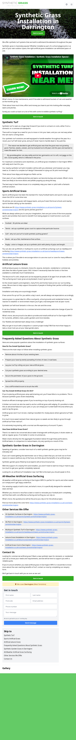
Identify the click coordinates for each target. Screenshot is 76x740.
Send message (30, 623)
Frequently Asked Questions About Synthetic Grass (23, 645)
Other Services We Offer (13, 655)
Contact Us (8, 659)
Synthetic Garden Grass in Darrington (18, 649)
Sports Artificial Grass (12, 638)
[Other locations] (67, 4)
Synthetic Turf (9, 635)
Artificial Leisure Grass (12, 642)
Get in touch (38, 33)
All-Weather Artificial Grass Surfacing (18, 652)
